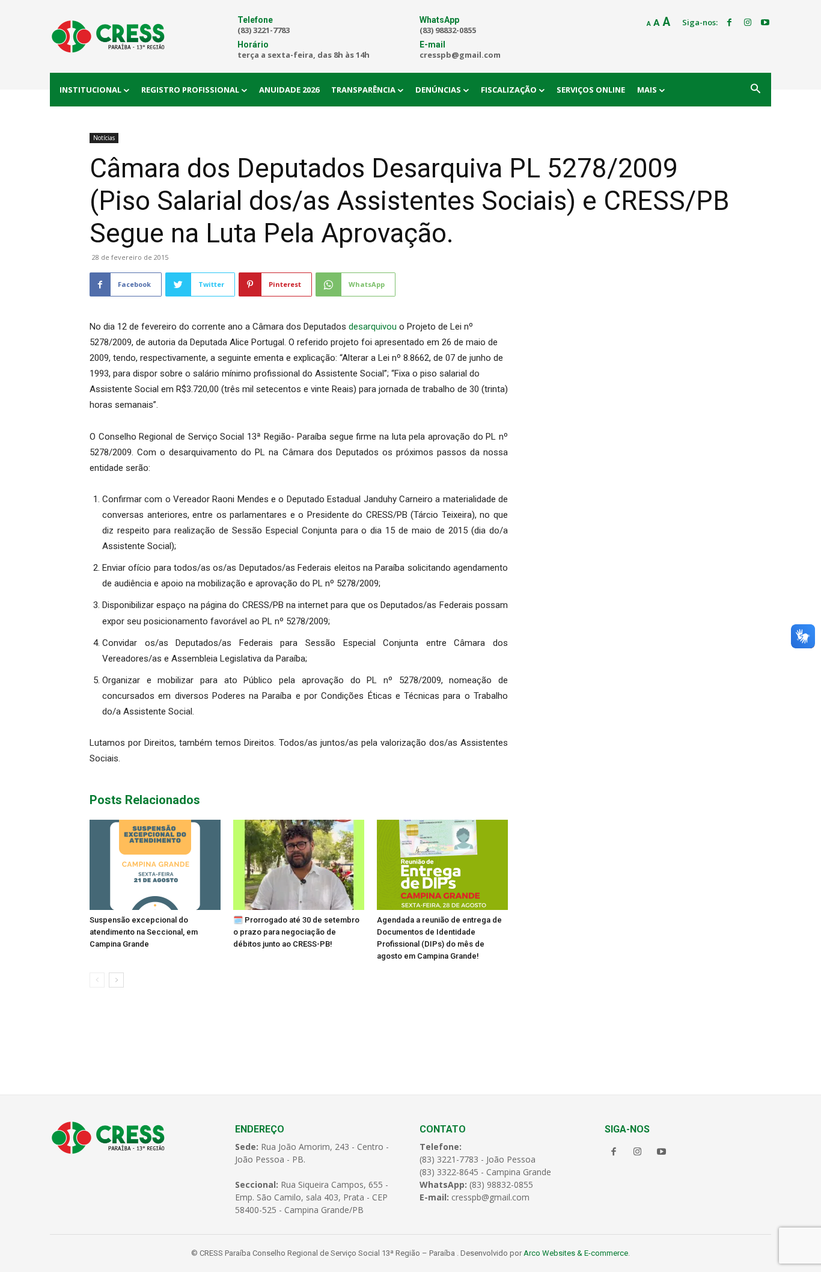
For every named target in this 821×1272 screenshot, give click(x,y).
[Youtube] (765, 23)
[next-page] (116, 980)
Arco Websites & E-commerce (575, 1253)
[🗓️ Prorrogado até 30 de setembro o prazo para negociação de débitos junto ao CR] (298, 865)
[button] (755, 90)
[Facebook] (730, 23)
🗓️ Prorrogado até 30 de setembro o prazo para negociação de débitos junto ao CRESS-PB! (296, 931)
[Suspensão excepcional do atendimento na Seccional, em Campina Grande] (155, 865)
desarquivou (371, 326)
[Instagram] (748, 23)
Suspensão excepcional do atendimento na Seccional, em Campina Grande (144, 931)
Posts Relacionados (145, 800)
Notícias (104, 138)
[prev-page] (97, 980)
